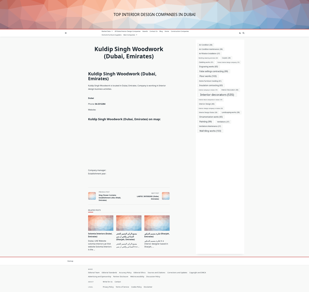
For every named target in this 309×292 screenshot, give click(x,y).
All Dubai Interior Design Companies (127, 31)
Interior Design (206, 104)
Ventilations (223, 122)
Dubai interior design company (228, 62)
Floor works (208, 76)
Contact (118, 282)
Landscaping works (231, 112)
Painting (205, 121)
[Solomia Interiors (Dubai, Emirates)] (100, 223)
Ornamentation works (211, 116)
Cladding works (206, 62)
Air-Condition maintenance (211, 49)
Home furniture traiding (210, 81)
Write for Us (107, 282)
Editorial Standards (109, 272)
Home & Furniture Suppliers (112, 35)
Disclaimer (148, 287)
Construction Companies (180, 31)
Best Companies (129, 35)
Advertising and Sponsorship (99, 276)
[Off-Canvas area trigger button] (66, 33)
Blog (161, 31)
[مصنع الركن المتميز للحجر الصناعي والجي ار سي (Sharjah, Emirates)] (128, 223)
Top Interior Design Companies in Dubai (155, 14)
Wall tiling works (210, 130)
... (94, 249)
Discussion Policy (153, 276)
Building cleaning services (208, 58)
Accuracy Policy (125, 272)
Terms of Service (122, 287)
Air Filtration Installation (209, 53)
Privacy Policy (108, 287)
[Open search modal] (243, 33)
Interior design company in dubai (211, 108)
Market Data (106, 31)
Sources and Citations (156, 272)
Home (167, 31)
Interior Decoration (229, 90)
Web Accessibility (137, 276)
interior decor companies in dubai (210, 100)
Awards (145, 31)
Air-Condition (205, 45)
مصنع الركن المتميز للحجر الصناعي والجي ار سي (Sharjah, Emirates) (126, 236)
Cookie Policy (136, 287)
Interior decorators (217, 95)
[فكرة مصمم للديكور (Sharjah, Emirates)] (157, 223)
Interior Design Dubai (208, 112)
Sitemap (70, 261)
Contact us (154, 31)
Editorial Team (94, 272)
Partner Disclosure (120, 276)
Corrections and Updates (177, 272)
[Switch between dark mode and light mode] (240, 33)
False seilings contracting (213, 71)
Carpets (226, 58)
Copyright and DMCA (197, 272)
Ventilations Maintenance (210, 126)
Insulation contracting (211, 85)
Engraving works (208, 66)
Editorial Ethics (140, 272)
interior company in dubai (208, 90)
